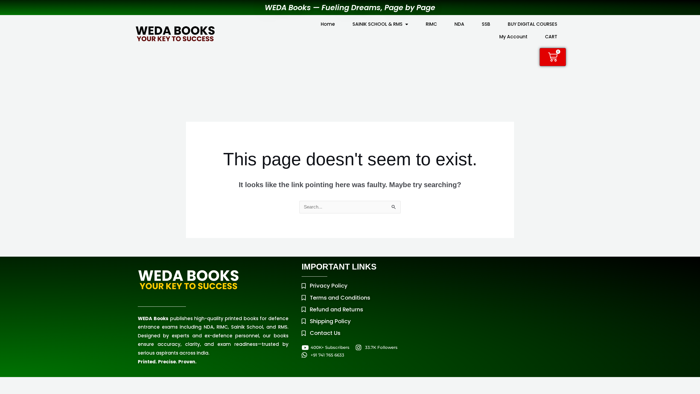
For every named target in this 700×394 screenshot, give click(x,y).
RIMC (431, 24)
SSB (486, 24)
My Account (513, 36)
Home (328, 24)
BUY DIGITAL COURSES (532, 24)
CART (551, 36)
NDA (459, 24)
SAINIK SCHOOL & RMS (377, 24)
